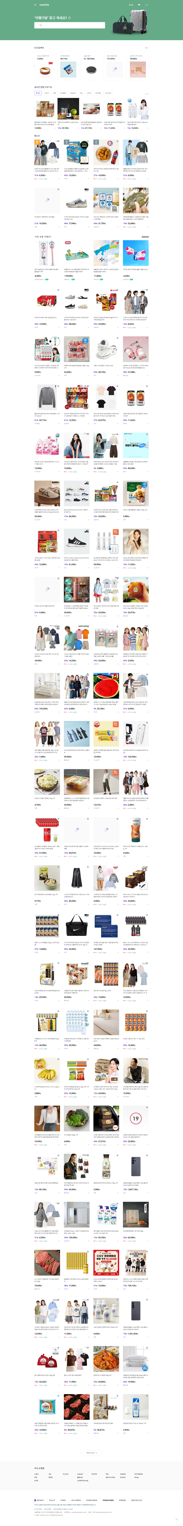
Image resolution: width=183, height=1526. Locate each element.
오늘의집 (73, 93)
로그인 (131, 5)
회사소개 (52, 1500)
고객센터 (63, 1500)
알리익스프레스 (110, 1477)
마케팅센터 (122, 1500)
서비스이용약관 (76, 1500)
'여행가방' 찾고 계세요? (50, 17)
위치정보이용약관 (91, 1500)
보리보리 (123, 1477)
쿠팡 (54, 93)
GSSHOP (80, 1474)
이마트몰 (98, 93)
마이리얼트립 (138, 1474)
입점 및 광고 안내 (136, 1500)
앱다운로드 (40, 1500)
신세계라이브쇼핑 (82, 1480)
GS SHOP (108, 93)
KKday (136, 1477)
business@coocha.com (104, 1512)
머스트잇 (65, 1474)
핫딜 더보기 (91, 1453)
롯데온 (38, 93)
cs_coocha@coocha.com (78, 1512)
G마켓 (89, 93)
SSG (81, 93)
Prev (34, 66)
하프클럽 (63, 93)
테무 (107, 1474)
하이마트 (94, 1474)
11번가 (46, 93)
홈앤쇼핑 (80, 1477)
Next (148, 66)
